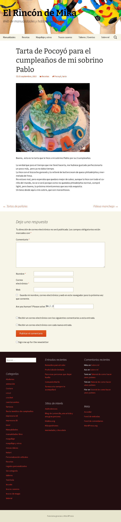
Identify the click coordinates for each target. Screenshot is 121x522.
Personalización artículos (17, 457)
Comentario (23, 239)
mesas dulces (12, 448)
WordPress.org (91, 425)
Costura (9, 388)
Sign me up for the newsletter (33, 342)
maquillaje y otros (14, 443)
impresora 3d (12, 416)
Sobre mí (105, 37)
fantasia (9, 406)
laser (8, 425)
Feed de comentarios (93, 421)
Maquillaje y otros (44, 37)
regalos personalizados (16, 466)
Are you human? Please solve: (31, 306)
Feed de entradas (92, 416)
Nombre (21, 273)
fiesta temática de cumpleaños (19, 411)
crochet (9, 397)
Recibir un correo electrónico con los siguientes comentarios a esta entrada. (56, 317)
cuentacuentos (12, 402)
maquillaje (10, 438)
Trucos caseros (65, 37)
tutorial (9, 498)
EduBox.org (50, 421)
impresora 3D (12, 420)
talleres (9, 475)
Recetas (26, 37)
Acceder (88, 412)
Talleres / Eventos (87, 37)
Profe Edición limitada (54, 369)
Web (18, 289)
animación (10, 383)
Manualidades (9, 37)
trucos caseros (12, 489)
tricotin (9, 484)
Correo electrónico (22, 281)
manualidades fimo (14, 434)
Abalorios (10, 379)
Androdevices (51, 408)
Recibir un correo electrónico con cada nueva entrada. (45, 324)
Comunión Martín (52, 382)
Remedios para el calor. (55, 365)
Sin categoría (12, 470)
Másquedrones (51, 425)
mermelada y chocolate (55, 430)
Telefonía (10, 480)
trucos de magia (13, 493)
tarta (64, 76)
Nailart (9, 452)
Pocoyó (57, 76)
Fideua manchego (105, 206)
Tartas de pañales (15, 206)
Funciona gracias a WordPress (60, 516)
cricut (8, 393)
